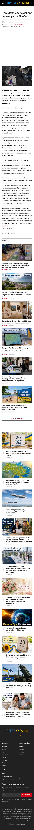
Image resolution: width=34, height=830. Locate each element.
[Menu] (3, 3)
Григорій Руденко (11, 22)
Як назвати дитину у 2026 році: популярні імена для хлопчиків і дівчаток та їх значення (18, 714)
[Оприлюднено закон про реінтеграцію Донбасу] (17, 76)
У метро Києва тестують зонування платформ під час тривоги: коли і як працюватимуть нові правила (15, 265)
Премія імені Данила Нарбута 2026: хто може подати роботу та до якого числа (16, 322)
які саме (5, 226)
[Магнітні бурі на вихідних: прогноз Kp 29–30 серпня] (17, 617)
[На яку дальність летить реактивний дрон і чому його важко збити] (17, 498)
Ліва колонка (19, 24)
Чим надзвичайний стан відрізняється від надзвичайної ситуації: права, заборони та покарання (18, 569)
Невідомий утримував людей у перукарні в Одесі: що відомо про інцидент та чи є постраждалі (14, 379)
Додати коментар (17, 418)
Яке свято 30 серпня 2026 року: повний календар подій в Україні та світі (18, 453)
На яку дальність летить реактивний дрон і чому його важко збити (17, 511)
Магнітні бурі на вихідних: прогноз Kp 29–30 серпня (16, 629)
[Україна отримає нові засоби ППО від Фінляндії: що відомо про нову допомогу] (17, 673)
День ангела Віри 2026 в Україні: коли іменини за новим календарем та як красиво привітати (18, 600)
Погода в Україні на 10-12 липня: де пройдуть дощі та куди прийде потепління (15, 350)
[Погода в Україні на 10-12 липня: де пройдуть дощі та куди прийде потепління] (17, 337)
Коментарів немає (8, 26)
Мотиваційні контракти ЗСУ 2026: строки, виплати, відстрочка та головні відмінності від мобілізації (19, 540)
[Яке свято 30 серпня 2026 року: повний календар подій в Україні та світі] (17, 440)
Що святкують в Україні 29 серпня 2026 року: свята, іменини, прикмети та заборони (18, 657)
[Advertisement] (17, 45)
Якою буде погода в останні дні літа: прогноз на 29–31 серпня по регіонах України (18, 482)
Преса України (17, 811)
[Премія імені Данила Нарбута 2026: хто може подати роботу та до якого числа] (17, 310)
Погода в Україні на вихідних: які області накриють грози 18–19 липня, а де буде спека (16, 294)
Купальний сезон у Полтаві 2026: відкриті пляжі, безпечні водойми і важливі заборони (15, 407)
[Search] (31, 3)
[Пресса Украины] (18, 3)
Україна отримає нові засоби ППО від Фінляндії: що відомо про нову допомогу (18, 686)
